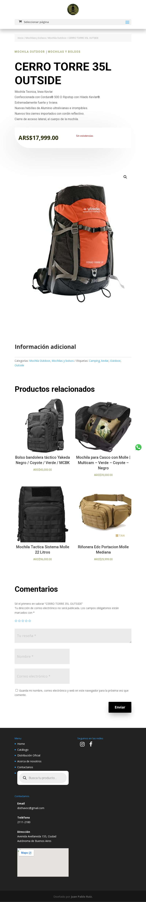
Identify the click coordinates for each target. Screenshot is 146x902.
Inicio (21, 37)
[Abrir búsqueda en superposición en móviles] (43, 778)
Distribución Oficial (28, 755)
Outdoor (115, 361)
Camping (94, 361)
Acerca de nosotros (29, 761)
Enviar (120, 707)
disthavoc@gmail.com (30, 808)
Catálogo (23, 749)
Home (21, 744)
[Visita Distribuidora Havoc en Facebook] (90, 745)
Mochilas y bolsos (36, 37)
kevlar (105, 361)
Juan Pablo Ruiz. (82, 896)
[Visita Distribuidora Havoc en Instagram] (82, 745)
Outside (19, 365)
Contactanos (25, 767)
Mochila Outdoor (57, 37)
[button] (125, 177)
